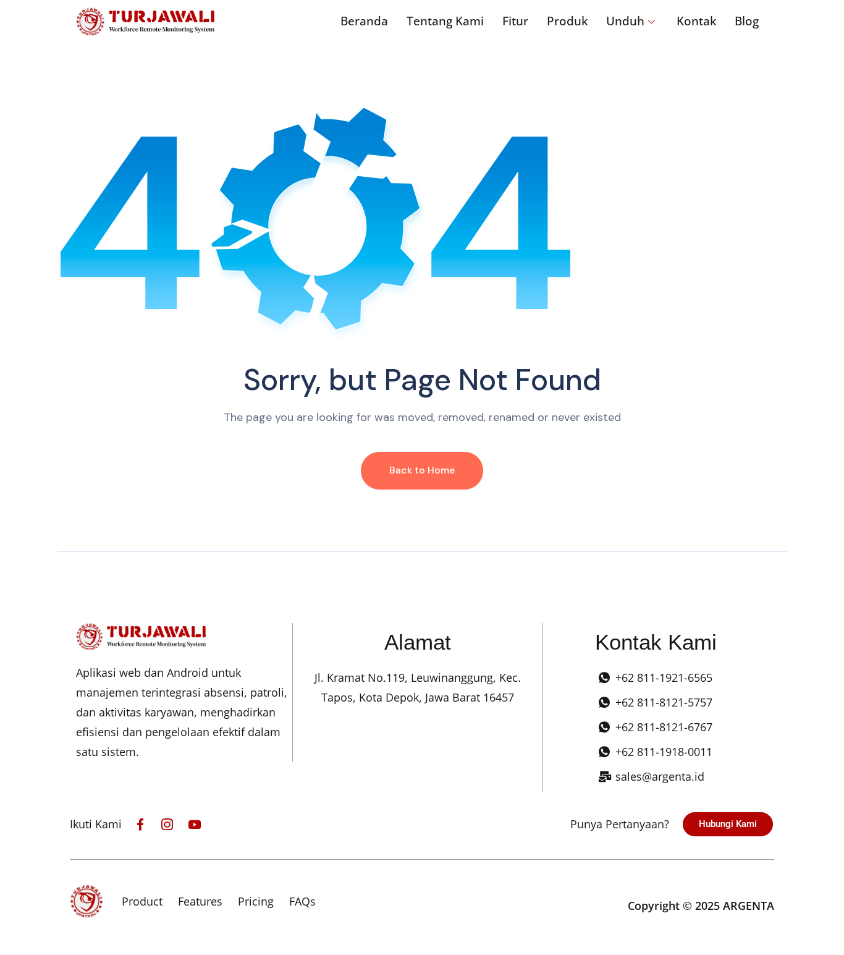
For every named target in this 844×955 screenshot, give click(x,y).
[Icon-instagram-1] (167, 824)
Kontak (696, 21)
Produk (567, 21)
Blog (747, 21)
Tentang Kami (445, 21)
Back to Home (422, 470)
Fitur (515, 21)
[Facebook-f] (140, 824)
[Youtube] (194, 824)
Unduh (625, 21)
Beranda (364, 21)
